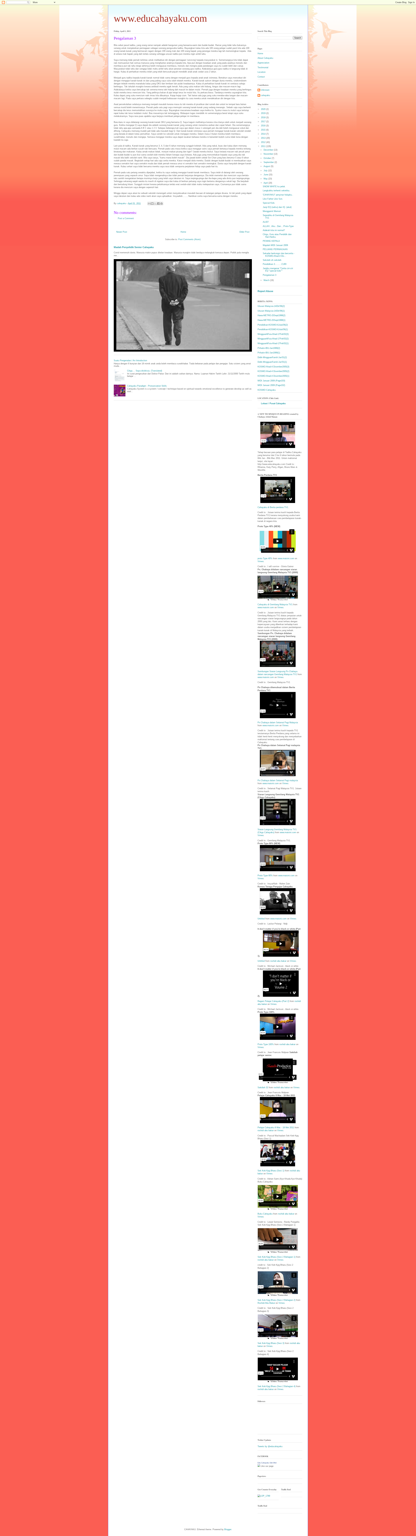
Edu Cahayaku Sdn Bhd (267, 1463)
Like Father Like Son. (273, 199)
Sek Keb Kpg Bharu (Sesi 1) (271, 1170)
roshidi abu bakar (278, 961)
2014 (263, 134)
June (266, 174)
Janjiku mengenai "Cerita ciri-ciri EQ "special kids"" (278, 269)
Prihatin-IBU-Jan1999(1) (269, 352)
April (266, 183)
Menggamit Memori (272, 211)
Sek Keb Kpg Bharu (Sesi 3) (271, 1343)
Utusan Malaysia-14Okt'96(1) (271, 311)
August (267, 166)
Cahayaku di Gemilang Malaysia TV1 (275, 604)
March (267, 280)
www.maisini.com (286, 558)
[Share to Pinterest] (161, 203)
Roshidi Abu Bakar (266, 1303)
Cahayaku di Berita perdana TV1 (273, 507)
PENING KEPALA (271, 241)
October (268, 158)
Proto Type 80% (265, 875)
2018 (263, 117)
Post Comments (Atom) (189, 239)
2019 (263, 113)
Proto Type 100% (266, 1044)
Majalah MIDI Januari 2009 (275, 245)
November (269, 154)
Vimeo (261, 561)
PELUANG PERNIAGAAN (275, 249)
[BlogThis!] (152, 203)
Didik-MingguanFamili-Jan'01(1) (272, 362)
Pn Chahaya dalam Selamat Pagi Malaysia (278, 722)
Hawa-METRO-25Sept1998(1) (271, 320)
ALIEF (266, 222)
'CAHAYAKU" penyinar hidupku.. (278, 195)
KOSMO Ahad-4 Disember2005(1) (273, 376)
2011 (263, 146)
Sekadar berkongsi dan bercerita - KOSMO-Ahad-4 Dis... (278, 254)
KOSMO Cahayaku (267, 390)
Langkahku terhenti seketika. (276, 190)
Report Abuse (265, 291)
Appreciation (263, 63)
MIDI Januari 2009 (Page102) (271, 385)
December (269, 150)
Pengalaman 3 (269, 275)
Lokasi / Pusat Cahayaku (273, 403)
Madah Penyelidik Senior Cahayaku (134, 247)
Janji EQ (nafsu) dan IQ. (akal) (277, 207)
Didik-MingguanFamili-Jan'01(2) (272, 357)
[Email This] (149, 203)
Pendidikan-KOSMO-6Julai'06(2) (273, 325)
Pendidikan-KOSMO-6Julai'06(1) (273, 329)
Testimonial (263, 67)
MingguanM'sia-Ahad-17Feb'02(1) (273, 343)
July (266, 170)
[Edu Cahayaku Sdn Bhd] (259, 1466)
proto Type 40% (265, 558)
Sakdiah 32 (263, 1087)
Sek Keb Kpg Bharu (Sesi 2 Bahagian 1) (276, 1257)
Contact (261, 77)
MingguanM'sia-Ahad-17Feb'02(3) (273, 334)
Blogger (227, 1529)
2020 (263, 109)
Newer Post (121, 232)
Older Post (244, 232)
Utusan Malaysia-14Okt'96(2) (271, 306)
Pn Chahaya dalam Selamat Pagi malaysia (278, 780)
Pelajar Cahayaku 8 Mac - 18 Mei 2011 (276, 1127)
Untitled (261, 918)
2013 (263, 138)
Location (262, 72)
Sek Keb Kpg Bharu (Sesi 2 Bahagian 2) (276, 1300)
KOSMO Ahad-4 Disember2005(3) (273, 366)
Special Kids (269, 203)
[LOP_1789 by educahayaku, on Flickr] (264, 1496)
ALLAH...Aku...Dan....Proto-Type (278, 226)
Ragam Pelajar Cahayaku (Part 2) (273, 1001)
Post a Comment (126, 218)
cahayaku (265, 95)
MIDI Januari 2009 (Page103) (271, 380)
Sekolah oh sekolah (272, 260)
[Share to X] (155, 203)
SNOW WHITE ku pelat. (274, 186)
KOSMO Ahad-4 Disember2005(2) (273, 371)
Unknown (265, 90)
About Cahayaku (265, 58)
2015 (263, 130)
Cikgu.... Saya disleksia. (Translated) (144, 371)
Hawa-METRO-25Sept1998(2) (271, 315)
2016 (263, 125)
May (266, 178)
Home (183, 232)
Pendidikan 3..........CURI (274, 264)
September (269, 162)
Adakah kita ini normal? (274, 230)
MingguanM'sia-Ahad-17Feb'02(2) (273, 338)
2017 (263, 121)
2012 (263, 142)
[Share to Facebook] (158, 203)
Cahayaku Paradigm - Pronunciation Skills (147, 386)
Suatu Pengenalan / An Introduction (130, 360)
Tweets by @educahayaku (270, 1446)
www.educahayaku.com (160, 18)
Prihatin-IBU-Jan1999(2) (269, 348)
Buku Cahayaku (265, 1214)
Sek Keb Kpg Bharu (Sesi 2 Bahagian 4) (276, 1386)
